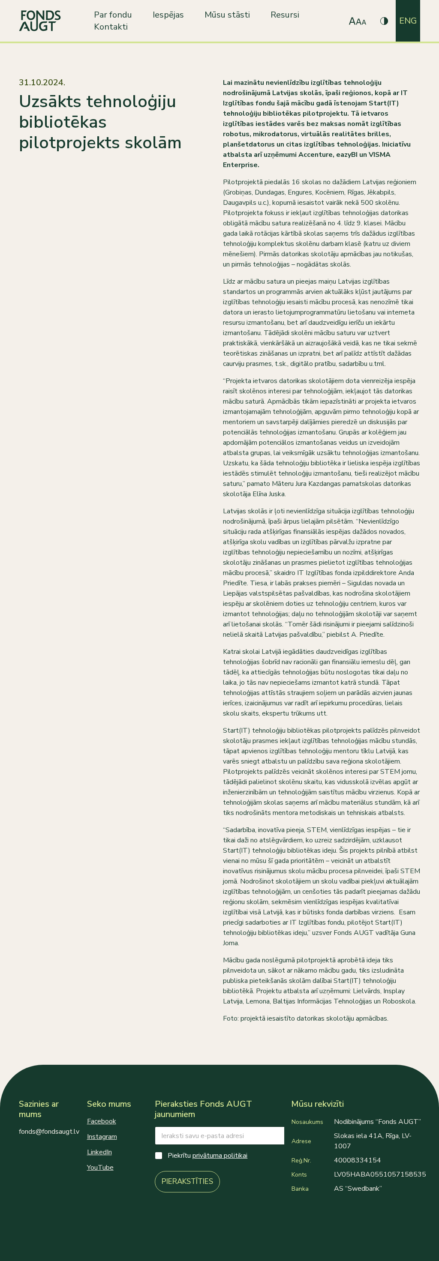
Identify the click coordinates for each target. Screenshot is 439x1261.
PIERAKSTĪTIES (187, 1181)
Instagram (102, 1136)
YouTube (100, 1167)
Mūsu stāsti (227, 15)
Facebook (101, 1121)
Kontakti (111, 27)
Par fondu (113, 15)
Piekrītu (207, 1155)
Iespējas (168, 15)
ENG (408, 21)
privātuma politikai (219, 1155)
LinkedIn (99, 1152)
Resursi (285, 15)
